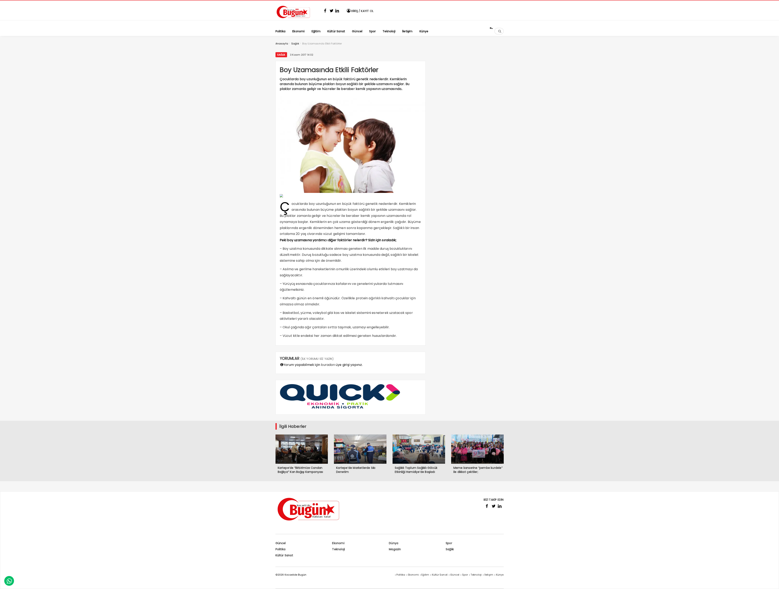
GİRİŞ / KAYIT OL (361, 11)
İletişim (488, 574)
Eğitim (425, 574)
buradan (328, 364)
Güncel (280, 543)
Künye (500, 574)
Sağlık (281, 54)
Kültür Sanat (284, 555)
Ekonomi (338, 543)
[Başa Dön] (772, 582)
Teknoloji (338, 549)
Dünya (393, 543)
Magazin (395, 549)
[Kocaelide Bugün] (295, 19)
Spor (449, 543)
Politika (280, 549)
